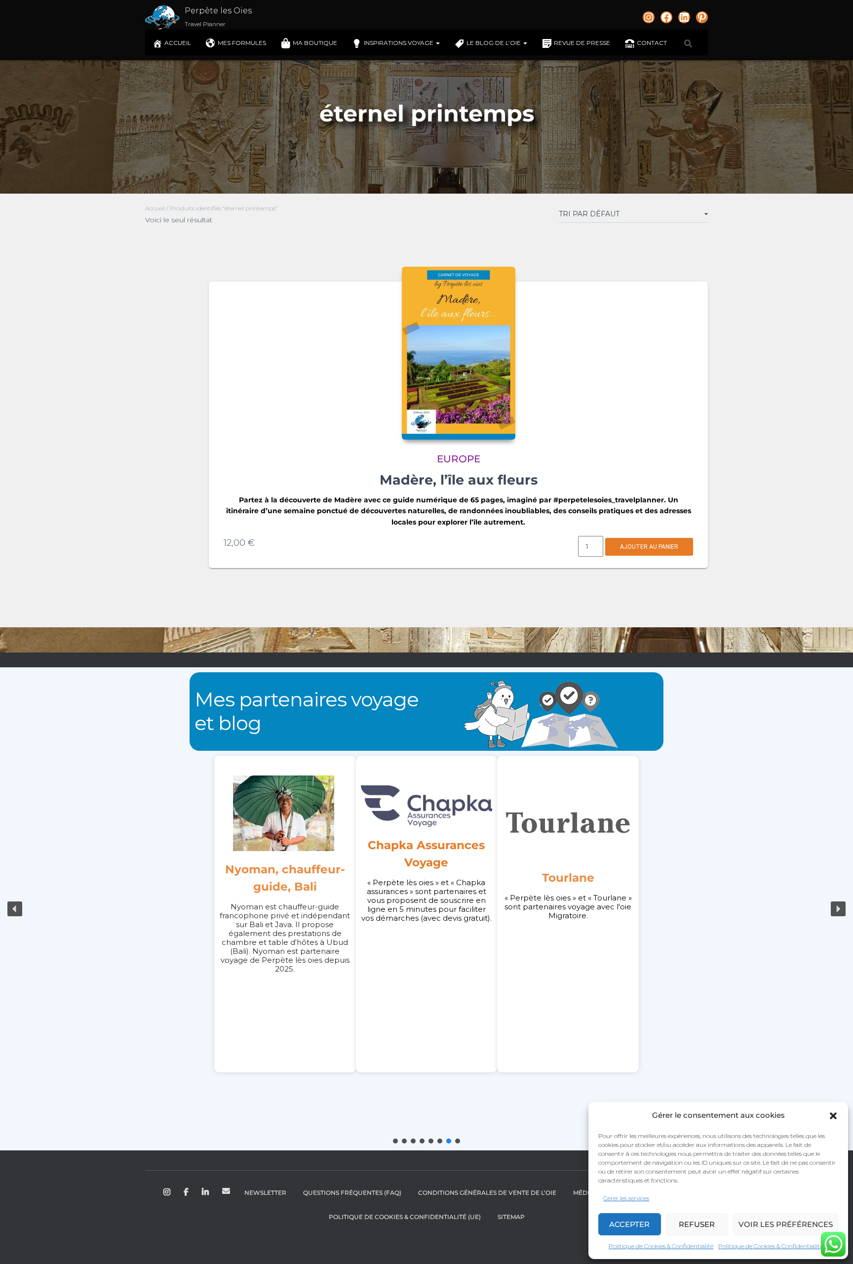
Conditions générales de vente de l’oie (487, 1192)
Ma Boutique (315, 42)
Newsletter (265, 1192)
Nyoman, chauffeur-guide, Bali (285, 878)
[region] (426, 908)
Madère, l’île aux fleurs (459, 480)
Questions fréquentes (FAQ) (352, 1192)
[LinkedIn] (684, 17)
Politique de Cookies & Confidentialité (661, 1246)
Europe (458, 459)
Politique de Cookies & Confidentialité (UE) (405, 1217)
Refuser (697, 1224)
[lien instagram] (649, 17)
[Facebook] (666, 17)
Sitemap (511, 1217)
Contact (652, 42)
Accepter (629, 1224)
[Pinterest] (702, 17)
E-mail (226, 1191)
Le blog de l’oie (494, 42)
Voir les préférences (785, 1224)
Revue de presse (582, 42)
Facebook (187, 1192)
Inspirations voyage (399, 42)
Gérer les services (626, 1198)
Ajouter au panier (649, 546)
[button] (833, 1116)
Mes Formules (242, 42)
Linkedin (206, 1192)
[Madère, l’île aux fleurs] (458, 353)
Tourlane (568, 878)
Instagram (167, 1192)
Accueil (177, 42)
